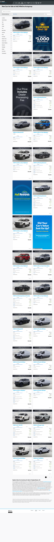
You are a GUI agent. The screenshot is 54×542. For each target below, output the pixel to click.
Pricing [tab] (18, 164)
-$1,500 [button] (50, 169)
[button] (22, 134)
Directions (32, 510)
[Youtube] (11, 512)
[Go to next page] (51, 477)
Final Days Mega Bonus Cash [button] (37, 105)
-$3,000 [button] (30, 466)
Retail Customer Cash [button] (16, 39)
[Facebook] (10, 512)
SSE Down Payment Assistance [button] (38, 107)
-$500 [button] (50, 105)
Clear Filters (15, 14)
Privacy (39, 510)
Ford (10, 14)
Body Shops (38, 2)
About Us (40, 2)
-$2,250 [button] (30, 169)
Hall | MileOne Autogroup (47, 481)
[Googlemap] (9, 512)
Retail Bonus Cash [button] (15, 402)
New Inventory (19, 2)
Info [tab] (26, 164)
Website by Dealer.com (10, 510)
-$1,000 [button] (50, 172)
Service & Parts (36, 3)
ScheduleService (36, 510)
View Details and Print (37, 50)
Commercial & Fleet (28, 2)
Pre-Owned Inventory (22, 3)
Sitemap (43, 510)
